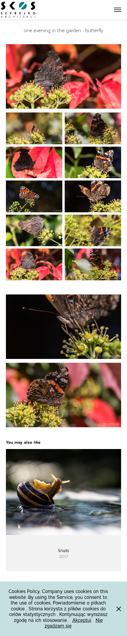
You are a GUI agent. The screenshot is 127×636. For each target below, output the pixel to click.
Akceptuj (81, 620)
